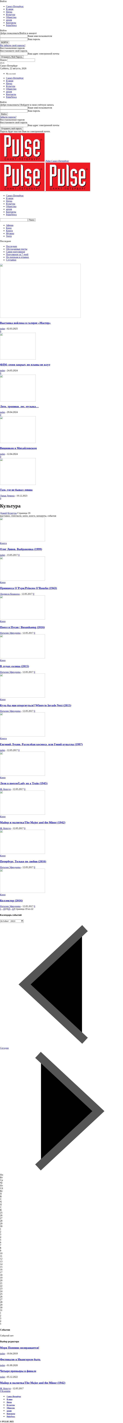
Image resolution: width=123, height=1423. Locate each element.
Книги (9, 230)
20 (9, 909)
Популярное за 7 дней (17, 254)
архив (9, 20)
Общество (11, 17)
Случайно (11, 260)
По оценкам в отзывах (17, 257)
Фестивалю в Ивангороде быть (20, 1359)
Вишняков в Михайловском (18, 448)
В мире (9, 9)
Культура (10, 14)
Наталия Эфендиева (10, 633)
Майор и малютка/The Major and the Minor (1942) (32, 822)
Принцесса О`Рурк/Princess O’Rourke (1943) (28, 588)
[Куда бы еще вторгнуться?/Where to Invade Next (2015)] (22, 696)
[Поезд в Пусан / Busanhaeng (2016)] (22, 618)
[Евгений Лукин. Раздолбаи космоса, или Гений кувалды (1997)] (22, 735)
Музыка (10, 233)
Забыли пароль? (8, 117)
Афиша (9, 225)
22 (13, 909)
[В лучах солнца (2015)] (22, 657)
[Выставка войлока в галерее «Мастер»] (40, 317)
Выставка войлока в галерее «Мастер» (25, 322)
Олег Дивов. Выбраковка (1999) (21, 549)
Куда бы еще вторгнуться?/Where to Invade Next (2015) (35, 705)
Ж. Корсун (5, 789)
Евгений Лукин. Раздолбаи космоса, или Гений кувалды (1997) (41, 744)
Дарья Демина (7, 495)
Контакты (11, 22)
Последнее (11, 246)
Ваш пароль (34, 39)
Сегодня (4, 1048)
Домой (3, 513)
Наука (9, 12)
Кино (9, 228)
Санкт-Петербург (15, 6)
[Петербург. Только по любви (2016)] (22, 853)
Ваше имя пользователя (40, 36)
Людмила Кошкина (10, 594)
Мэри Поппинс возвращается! (19, 1347)
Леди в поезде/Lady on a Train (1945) (23, 783)
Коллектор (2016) (11, 900)
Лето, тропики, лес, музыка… (19, 406)
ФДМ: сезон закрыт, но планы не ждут (25, 364)
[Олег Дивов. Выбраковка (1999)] (22, 540)
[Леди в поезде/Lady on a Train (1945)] (22, 775)
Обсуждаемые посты (16, 249)
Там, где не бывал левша (16, 489)
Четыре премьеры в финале (18, 1371)
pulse (2, 328)
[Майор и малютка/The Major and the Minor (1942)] (22, 814)
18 (4, 909)
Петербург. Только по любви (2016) (23, 861)
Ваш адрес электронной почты (43, 53)
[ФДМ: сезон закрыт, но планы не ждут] (18, 358)
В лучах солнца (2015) (14, 666)
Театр (9, 236)
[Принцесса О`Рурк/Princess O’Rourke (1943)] (22, 579)
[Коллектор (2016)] (22, 892)
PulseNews (11, 25)
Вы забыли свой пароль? (12, 45)
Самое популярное (15, 251)
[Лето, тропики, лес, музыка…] (18, 400)
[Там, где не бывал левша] (18, 484)
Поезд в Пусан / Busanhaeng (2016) (22, 627)
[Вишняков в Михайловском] (18, 442)
